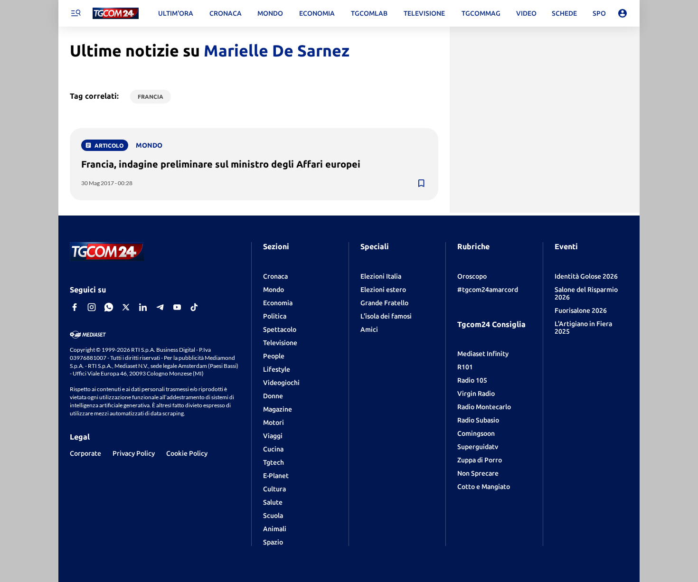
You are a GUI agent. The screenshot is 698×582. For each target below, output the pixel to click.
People (273, 356)
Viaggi (273, 436)
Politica (274, 316)
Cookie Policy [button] (187, 453)
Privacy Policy (134, 453)
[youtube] (177, 307)
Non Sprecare (478, 473)
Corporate (85, 453)
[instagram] (91, 307)
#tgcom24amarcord (487, 289)
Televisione (280, 343)
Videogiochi (281, 382)
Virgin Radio (476, 393)
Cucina (273, 449)
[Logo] (116, 13)
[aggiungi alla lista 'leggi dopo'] (421, 183)
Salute (273, 502)
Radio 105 (472, 380)
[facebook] (74, 307)
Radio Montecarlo (484, 407)
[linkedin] (143, 307)
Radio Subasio (478, 420)
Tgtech (273, 462)
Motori (273, 422)
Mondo (273, 289)
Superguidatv (477, 447)
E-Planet (276, 475)
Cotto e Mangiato (483, 486)
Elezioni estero (383, 289)
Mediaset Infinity (483, 353)
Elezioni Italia (380, 276)
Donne (273, 396)
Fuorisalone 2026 (581, 310)
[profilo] (622, 13)
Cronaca (275, 276)
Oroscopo (472, 276)
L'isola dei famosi (386, 316)
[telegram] (160, 307)
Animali (274, 529)
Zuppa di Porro (479, 460)
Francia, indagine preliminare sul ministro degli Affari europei (220, 164)
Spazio (273, 542)
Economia (277, 303)
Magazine (277, 409)
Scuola (273, 515)
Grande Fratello (384, 303)
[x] (126, 307)
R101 (465, 367)
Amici (369, 329)
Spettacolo (279, 329)
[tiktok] (194, 307)
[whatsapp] (108, 307)
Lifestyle (276, 369)
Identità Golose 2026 (586, 276)
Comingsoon (476, 433)
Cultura (274, 489)
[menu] (75, 13)
